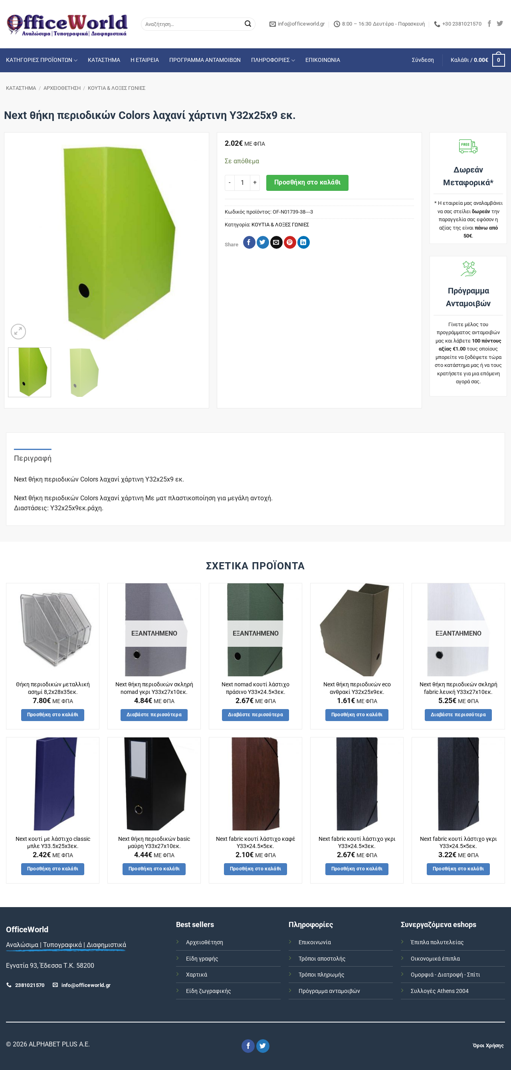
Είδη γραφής (202, 958)
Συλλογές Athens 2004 (440, 991)
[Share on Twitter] (263, 242)
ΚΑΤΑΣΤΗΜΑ (104, 60)
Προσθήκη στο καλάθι (307, 182)
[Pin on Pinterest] (290, 242)
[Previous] (22, 243)
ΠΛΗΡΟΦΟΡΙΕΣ (270, 60)
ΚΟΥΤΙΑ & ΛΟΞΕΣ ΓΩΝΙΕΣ (116, 88)
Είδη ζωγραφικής (208, 991)
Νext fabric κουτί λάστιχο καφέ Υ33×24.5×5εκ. (255, 843)
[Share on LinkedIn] (303, 242)
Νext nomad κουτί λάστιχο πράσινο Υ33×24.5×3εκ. (255, 688)
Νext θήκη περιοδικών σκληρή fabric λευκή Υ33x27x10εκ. (458, 688)
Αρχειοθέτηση (204, 942)
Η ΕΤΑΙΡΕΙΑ (145, 60)
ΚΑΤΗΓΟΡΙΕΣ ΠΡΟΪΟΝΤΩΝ (39, 60)
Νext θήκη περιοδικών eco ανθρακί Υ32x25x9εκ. (357, 688)
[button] (423, 60)
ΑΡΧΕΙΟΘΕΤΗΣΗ (62, 88)
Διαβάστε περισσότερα (154, 714)
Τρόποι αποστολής (322, 958)
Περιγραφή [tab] (32, 458)
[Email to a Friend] (276, 242)
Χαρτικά (196, 974)
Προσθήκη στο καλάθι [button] (53, 714)
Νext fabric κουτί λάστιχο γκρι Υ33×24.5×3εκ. (357, 843)
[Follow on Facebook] (489, 24)
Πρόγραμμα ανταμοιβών (329, 991)
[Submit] (248, 24)
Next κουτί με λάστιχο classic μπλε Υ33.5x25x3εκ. (53, 843)
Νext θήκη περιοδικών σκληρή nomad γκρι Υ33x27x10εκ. (154, 688)
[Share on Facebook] (249, 242)
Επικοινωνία (315, 942)
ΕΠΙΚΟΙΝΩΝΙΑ (322, 60)
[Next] (191, 243)
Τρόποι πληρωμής (322, 974)
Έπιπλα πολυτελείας (437, 942)
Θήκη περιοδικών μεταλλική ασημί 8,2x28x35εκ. (53, 688)
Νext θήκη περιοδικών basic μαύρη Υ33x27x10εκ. (154, 843)
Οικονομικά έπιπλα (435, 958)
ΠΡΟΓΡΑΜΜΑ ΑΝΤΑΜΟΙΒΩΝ (205, 60)
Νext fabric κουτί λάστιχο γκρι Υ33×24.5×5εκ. (458, 843)
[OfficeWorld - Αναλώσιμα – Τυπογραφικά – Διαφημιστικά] (67, 24)
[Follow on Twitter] (500, 24)
